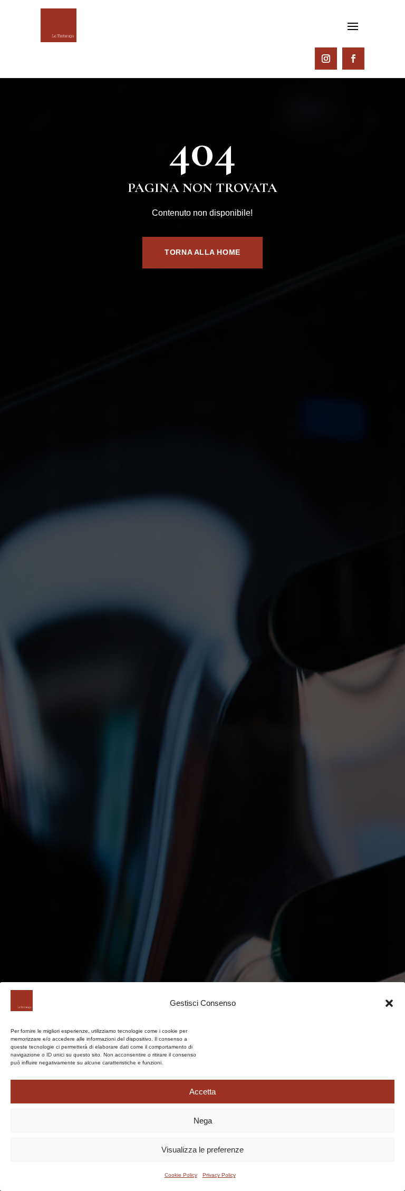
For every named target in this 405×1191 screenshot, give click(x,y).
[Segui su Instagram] (326, 58)
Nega (203, 1120)
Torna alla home (202, 252)
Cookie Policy (181, 1175)
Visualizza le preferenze (202, 1149)
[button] (389, 1003)
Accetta (202, 1091)
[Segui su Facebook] (353, 58)
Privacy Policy (219, 1175)
